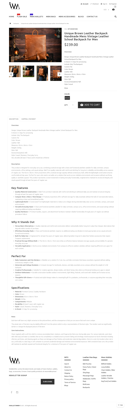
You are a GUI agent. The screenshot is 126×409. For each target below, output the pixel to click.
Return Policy (68, 376)
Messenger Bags (88, 375)
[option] (14, 71)
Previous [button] (11, 74)
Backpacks (16, 23)
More (66, 88)
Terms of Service (70, 382)
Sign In (105, 4)
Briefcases (86, 384)
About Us (67, 367)
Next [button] (59, 74)
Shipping (67, 373)
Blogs (66, 385)
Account (85, 4)
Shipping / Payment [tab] (28, 119)
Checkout (95, 4)
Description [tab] (13, 119)
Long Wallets (105, 367)
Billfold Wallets (106, 364)
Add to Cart (92, 105)
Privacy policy (69, 379)
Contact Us (68, 370)
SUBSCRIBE (47, 381)
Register (114, 4)
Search (66, 364)
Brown (67, 98)
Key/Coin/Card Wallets (108, 381)
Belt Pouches (87, 364)
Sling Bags (86, 372)
